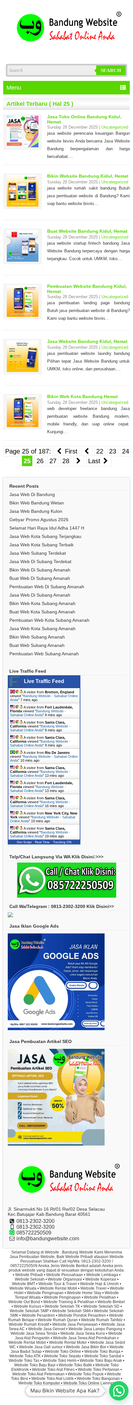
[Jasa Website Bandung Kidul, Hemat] (22, 370)
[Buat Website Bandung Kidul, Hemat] (22, 260)
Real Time (42, 842)
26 (40, 460)
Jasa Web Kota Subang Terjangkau (45, 536)
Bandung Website (82, 1393)
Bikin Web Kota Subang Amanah (42, 603)
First (70, 451)
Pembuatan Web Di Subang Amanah (46, 586)
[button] (118, 1390)
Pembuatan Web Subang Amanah (44, 653)
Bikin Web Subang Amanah (37, 636)
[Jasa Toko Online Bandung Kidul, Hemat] (22, 145)
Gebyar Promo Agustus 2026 (38, 519)
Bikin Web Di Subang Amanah (39, 569)
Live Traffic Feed (44, 681)
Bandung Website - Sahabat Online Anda (38, 713)
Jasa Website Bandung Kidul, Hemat (87, 341)
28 (65, 460)
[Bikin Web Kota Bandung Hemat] (22, 425)
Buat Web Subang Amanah (37, 645)
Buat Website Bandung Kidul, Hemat (87, 231)
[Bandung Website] (66, 51)
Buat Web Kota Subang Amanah (42, 611)
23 (112, 451)
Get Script (24, 842)
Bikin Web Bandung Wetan (36, 502)
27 (52, 460)
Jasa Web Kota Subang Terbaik (41, 544)
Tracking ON (62, 842)
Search (111, 70)
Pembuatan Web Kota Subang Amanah (49, 620)
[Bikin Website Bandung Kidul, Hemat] (22, 205)
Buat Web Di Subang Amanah (39, 578)
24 (125, 451)
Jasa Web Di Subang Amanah (39, 595)
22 (99, 451)
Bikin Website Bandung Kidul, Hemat (87, 176)
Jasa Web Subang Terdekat (37, 553)
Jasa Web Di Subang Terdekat (40, 561)
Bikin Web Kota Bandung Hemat (82, 396)
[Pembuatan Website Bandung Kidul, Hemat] (22, 315)
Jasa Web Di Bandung (32, 494)
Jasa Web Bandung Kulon (35, 511)
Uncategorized (114, 127)
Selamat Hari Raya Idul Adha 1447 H (46, 528)
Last (95, 460)
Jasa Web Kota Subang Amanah (42, 628)
